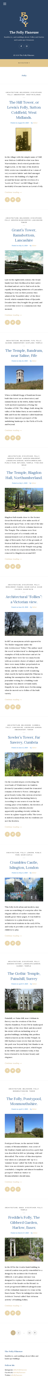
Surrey (20, 966)
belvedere (24, 92)
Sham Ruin (28, 589)
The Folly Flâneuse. (27, 55)
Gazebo (8, 343)
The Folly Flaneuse (24, 32)
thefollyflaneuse (19, 1372)
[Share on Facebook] (7, 199)
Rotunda (21, 463)
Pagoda (20, 587)
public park (10, 463)
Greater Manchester (21, 220)
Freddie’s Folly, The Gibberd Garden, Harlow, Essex (24, 1222)
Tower (24, 222)
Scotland (30, 343)
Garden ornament (31, 458)
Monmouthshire (20, 1091)
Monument (11, 587)
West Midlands (33, 94)
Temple (39, 343)
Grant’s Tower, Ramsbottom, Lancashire (24, 235)
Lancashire (37, 220)
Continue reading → (13, 192)
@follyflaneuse (16, 1375)
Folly (10, 94)
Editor (35, 123)
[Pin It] (18, 199)
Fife (33, 340)
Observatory (19, 94)
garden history (14, 458)
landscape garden (15, 460)
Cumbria (36, 725)
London (30, 852)
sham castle (30, 587)
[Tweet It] (12, 199)
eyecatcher (36, 92)
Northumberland (33, 460)
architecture (12, 92)
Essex (21, 1207)
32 (29, 1333)
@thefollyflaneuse (20, 1370)
